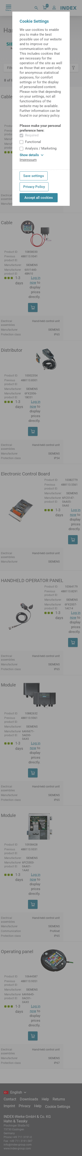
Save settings (33, 176)
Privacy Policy (34, 187)
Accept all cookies (38, 198)
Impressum (28, 160)
